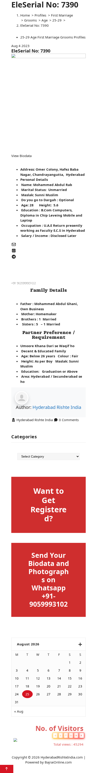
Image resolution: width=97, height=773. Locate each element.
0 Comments (69, 420)
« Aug (18, 711)
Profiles (40, 15)
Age (45, 20)
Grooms (30, 20)
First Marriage (62, 15)
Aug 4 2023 (20, 45)
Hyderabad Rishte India (56, 407)
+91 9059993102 (23, 283)
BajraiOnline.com (58, 762)
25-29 (57, 20)
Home (25, 15)
